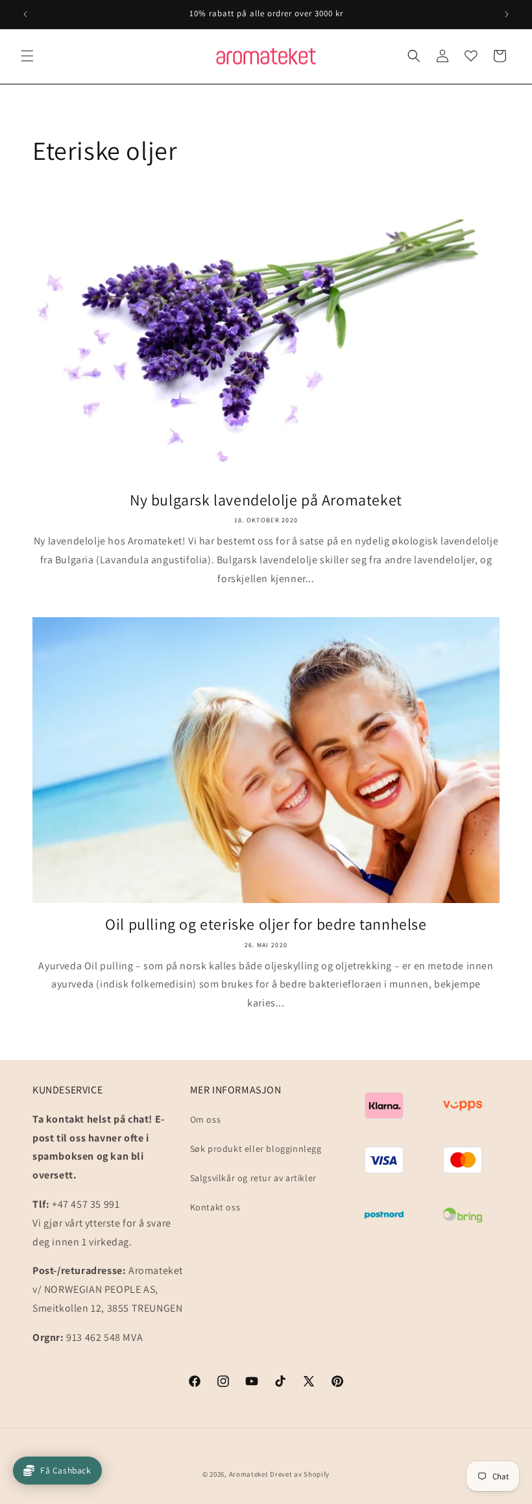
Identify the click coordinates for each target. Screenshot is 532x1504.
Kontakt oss (215, 1207)
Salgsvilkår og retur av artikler (253, 1178)
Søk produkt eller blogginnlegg (256, 1148)
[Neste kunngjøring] (506, 14)
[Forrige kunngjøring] (25, 14)
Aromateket (249, 1474)
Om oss (205, 1119)
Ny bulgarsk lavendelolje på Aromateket (266, 500)
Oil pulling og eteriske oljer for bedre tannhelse (265, 924)
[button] (27, 56)
